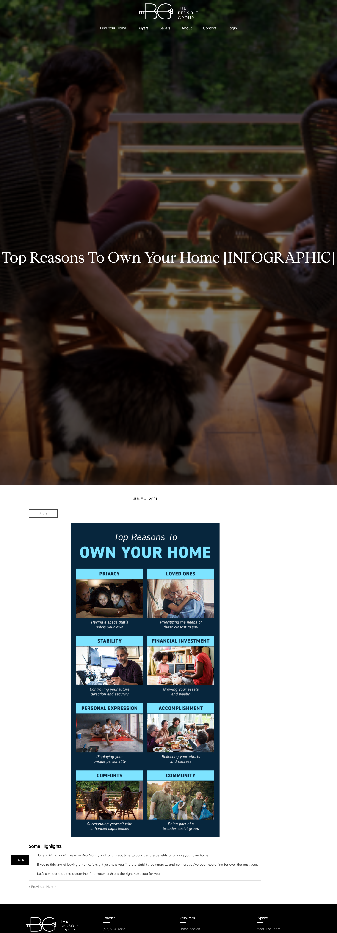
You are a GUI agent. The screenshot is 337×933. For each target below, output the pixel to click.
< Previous (36, 887)
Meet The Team (269, 929)
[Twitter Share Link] (43, 526)
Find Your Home (113, 28)
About (187, 28)
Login (232, 28)
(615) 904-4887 (114, 929)
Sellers (165, 28)
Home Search (190, 929)
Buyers (143, 28)
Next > (51, 887)
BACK (20, 860)
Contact (209, 28)
